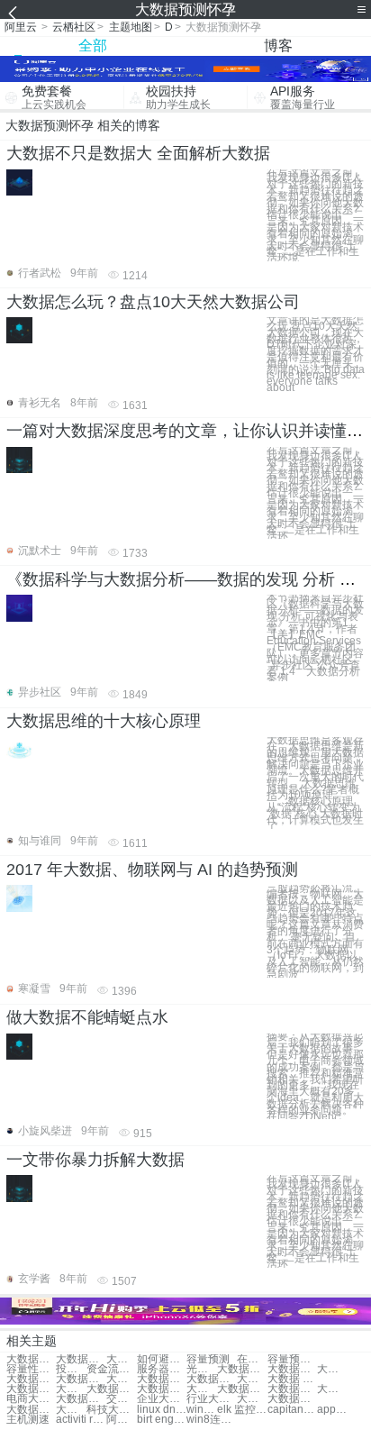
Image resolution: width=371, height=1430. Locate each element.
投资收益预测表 (71, 1369)
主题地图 (130, 27)
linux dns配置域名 (161, 1410)
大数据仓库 (80, 1379)
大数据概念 (71, 1389)
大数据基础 (242, 1389)
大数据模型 (161, 1379)
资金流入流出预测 (111, 1369)
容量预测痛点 (292, 1359)
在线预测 (252, 1359)
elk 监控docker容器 (242, 1410)
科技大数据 (111, 1410)
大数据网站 (252, 1399)
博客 (278, 45)
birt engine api (161, 1420)
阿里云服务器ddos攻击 (121, 1420)
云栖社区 (73, 27)
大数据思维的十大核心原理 (103, 721)
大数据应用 (31, 1379)
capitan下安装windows (292, 1410)
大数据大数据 (242, 1369)
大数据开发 (252, 1379)
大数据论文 (201, 1389)
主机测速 (28, 1420)
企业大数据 (161, 1399)
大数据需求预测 (121, 1359)
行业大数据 (211, 1399)
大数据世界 (292, 1399)
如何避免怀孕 (161, 1359)
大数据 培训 (292, 1379)
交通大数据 (121, 1399)
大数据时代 (31, 1389)
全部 (92, 45)
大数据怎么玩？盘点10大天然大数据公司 (153, 302)
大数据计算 (121, 1379)
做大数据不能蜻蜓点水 (87, 1017)
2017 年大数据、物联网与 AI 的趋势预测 (152, 870)
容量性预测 (31, 1369)
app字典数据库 (332, 1410)
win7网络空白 (201, 1410)
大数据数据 (292, 1369)
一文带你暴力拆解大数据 (95, 1160)
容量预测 (208, 1359)
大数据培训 (211, 1379)
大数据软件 (161, 1389)
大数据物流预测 (31, 1359)
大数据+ (332, 1369)
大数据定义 (332, 1389)
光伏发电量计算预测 (201, 1369)
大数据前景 (31, 1410)
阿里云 (21, 27)
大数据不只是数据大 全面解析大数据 (138, 153)
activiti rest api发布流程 (80, 1420)
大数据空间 (111, 1389)
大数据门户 (80, 1399)
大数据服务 (292, 1389)
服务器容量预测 (161, 1369)
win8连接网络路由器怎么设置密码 (211, 1420)
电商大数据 (31, 1399)
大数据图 (71, 1410)
